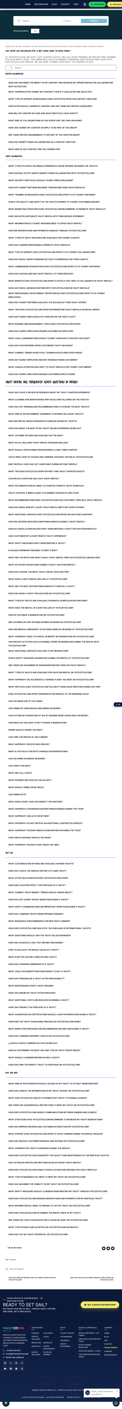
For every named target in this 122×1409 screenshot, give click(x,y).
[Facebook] (10, 1363)
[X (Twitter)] (16, 1363)
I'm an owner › (111, 1348)
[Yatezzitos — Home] (11, 4)
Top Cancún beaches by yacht (89, 1355)
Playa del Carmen (47, 1353)
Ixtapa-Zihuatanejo (49, 1347)
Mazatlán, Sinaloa (15, 1357)
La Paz (46, 1337)
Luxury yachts (67, 1333)
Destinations (41, 4)
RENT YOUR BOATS (24, 46)
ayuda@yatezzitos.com (17, 1354)
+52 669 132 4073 (13, 1350)
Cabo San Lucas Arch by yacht (90, 1340)
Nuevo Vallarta (36, 1353)
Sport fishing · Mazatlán (85, 1346)
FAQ (13, 46)
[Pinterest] (10, 1368)
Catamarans (66, 1337)
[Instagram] (5, 1363)
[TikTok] (22, 1363)
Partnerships (110, 1355)
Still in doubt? (17, 1269)
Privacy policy (73, 1397)
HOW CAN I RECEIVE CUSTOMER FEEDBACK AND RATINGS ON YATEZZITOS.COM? (92, 1279)
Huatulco (36, 1346)
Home (28, 4)
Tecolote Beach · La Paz (90, 1351)
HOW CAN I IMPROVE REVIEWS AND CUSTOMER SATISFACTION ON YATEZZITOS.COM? (32, 1279)
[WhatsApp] (16, 1368)
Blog (54, 4)
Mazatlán (36, 1343)
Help (76, 4)
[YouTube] (5, 1368)
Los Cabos (48, 1333)
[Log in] (84, 4)
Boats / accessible (65, 1345)
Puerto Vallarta (36, 1338)
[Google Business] (22, 1368)
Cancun (35, 1333)
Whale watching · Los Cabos (89, 1334)
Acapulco (47, 1343)
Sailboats (64, 1340)
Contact (65, 4)
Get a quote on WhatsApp (101, 1305)
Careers (108, 1351)
